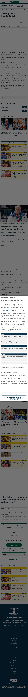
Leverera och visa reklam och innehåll (8, 360)
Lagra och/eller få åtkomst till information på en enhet (12, 336)
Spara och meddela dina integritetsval (8, 362)
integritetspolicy (5, 384)
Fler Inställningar (14, 394)
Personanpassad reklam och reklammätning (9, 339)
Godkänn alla (14, 391)
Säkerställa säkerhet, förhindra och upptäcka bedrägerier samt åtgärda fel (13, 357)
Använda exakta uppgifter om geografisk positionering (12, 348)
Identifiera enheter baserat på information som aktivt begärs (13, 351)
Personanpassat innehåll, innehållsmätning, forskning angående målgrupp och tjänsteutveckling (11, 342)
